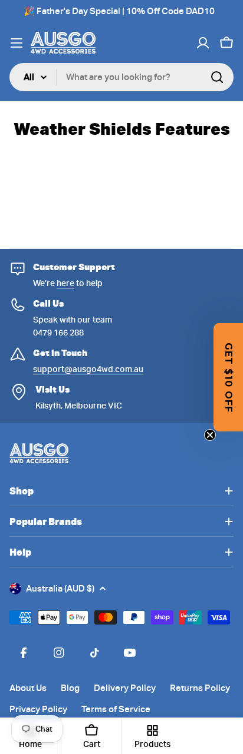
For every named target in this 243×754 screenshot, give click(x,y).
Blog (70, 688)
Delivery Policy (125, 688)
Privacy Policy (38, 709)
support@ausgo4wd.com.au (88, 369)
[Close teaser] (210, 435)
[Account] (203, 43)
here (65, 283)
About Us (28, 688)
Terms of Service (115, 709)
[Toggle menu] (16, 43)
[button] (228, 377)
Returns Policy (200, 688)
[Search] (217, 77)
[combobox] (121, 77)
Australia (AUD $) (60, 588)
